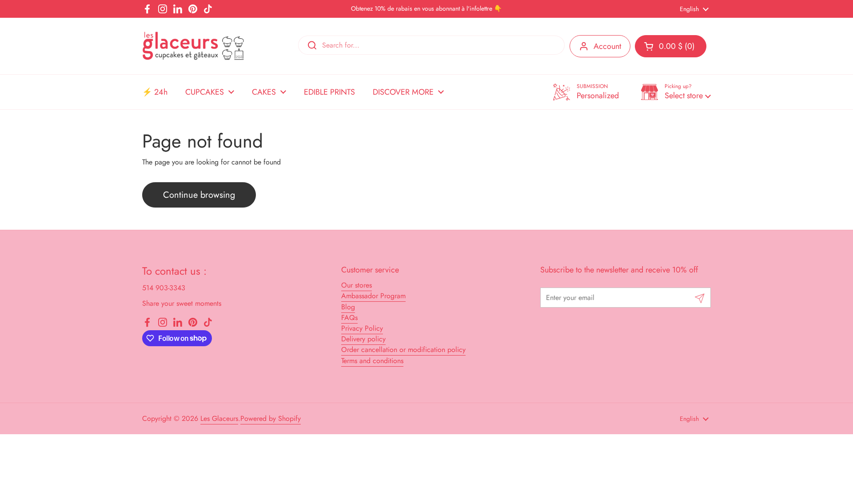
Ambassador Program (373, 296)
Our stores (356, 285)
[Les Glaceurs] (193, 46)
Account (607, 46)
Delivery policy (363, 339)
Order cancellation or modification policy (403, 349)
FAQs (349, 317)
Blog (348, 307)
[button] (676, 92)
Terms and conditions (372, 361)
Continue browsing (199, 194)
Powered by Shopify (270, 418)
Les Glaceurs (219, 418)
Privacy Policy (362, 328)
